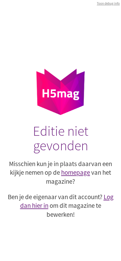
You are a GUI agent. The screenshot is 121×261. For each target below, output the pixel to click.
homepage (75, 172)
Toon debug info (108, 3)
